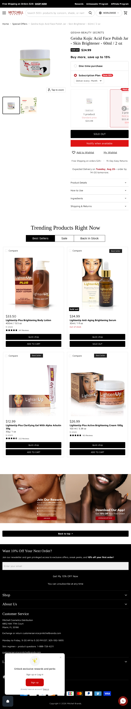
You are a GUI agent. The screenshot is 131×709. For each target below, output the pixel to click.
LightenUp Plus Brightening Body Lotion (28, 320)
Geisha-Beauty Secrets (87, 32)
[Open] (7, 701)
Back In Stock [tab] (89, 238)
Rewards (79, 4)
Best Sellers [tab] (40, 238)
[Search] (90, 13)
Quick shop (33, 337)
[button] (11, 105)
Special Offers (19, 23)
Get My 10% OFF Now (65, 576)
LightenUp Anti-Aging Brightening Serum (93, 320)
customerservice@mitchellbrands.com (21, 652)
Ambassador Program (97, 4)
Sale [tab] (64, 238)
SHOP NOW (41, 3)
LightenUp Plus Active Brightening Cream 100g (96, 425)
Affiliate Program (120, 4)
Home (5, 23)
